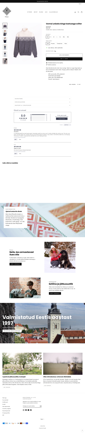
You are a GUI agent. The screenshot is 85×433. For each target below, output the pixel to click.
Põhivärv (49, 41)
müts (55, 77)
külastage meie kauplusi (12, 330)
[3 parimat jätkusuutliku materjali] (22, 364)
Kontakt (3, 404)
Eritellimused (5, 402)
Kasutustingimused (6, 410)
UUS (46, 12)
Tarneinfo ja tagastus (6, 408)
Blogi (41, 12)
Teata (20, 139)
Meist (36, 12)
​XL (60, 37)
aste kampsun (56, 79)
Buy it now (64, 58)
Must (66, 43)
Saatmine (54, 29)
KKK (3, 415)
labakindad (60, 77)
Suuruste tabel (5, 400)
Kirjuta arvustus (62, 118)
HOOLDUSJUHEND (20, 102)
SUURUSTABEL (19, 98)
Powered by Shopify (42, 428)
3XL (68, 37)
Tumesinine (59, 43)
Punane (53, 43)
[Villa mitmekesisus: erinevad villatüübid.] (63, 364)
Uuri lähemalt (15, 264)
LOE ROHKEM (47, 385)
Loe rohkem (6, 387)
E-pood (29, 12)
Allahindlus (53, 12)
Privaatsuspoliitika (6, 413)
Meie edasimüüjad (6, 406)
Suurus (48, 34)
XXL (64, 37)
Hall (48, 43)
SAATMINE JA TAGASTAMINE (23, 105)
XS (47, 37)
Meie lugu (4, 397)
